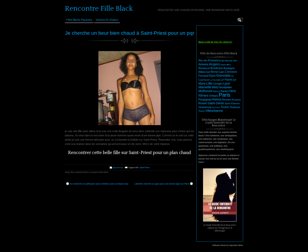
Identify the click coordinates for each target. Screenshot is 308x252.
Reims (216, 99)
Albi (222, 61)
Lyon (226, 83)
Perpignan (205, 99)
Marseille (204, 87)
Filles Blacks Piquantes (79, 19)
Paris (224, 95)
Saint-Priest (145, 167)
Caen (221, 71)
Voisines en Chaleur (107, 19)
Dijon (212, 75)
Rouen (202, 103)
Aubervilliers (225, 65)
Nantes (224, 91)
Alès (235, 61)
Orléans (213, 95)
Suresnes (216, 107)
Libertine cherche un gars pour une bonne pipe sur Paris (162, 184)
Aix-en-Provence (209, 60)
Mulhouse (205, 91)
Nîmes (203, 95)
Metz (215, 87)
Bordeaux (217, 68)
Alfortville (228, 61)
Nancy (216, 91)
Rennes (226, 99)
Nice (232, 91)
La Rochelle (215, 80)
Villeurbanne (214, 110)
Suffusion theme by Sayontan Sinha (227, 245)
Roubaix (236, 99)
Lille (209, 83)
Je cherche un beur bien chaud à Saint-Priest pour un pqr (129, 33)
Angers (214, 64)
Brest (214, 71)
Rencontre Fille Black (99, 8)
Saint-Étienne (232, 103)
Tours (201, 110)
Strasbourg (204, 107)
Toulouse (235, 107)
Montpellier (225, 87)
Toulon (225, 107)
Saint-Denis (215, 103)
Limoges (218, 83)
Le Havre (226, 79)
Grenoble (223, 75)
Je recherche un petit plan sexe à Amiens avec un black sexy (99, 184)
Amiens (203, 64)
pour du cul (118, 167)
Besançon (204, 68)
